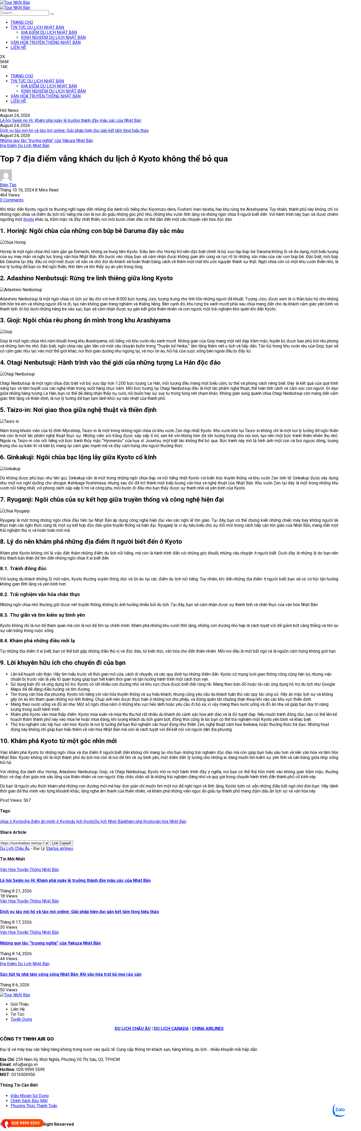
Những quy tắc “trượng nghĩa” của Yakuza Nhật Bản (46, 140)
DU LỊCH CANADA (171, 1028)
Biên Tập (8, 184)
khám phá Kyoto (139, 821)
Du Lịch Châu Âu (15, 848)
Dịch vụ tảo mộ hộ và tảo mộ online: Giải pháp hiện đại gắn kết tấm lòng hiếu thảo (74, 130)
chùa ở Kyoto (12, 821)
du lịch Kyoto (82, 821)
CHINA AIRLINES (208, 1028)
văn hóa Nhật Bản (170, 821)
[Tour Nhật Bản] (15, 2)
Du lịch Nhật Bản (109, 821)
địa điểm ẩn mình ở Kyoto (47, 821)
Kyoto (28, 219)
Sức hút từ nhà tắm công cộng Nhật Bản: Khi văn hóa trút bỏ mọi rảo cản (70, 974)
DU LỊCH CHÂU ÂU (133, 1028)
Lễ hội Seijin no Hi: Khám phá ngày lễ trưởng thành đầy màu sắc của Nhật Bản (70, 120)
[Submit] (52, 14)
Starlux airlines (59, 848)
